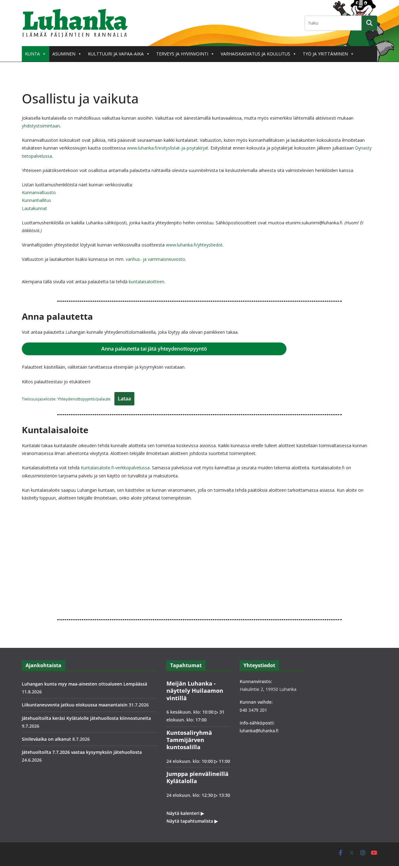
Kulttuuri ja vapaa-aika (116, 54)
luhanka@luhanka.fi (259, 731)
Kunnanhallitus (36, 200)
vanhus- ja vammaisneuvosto (155, 259)
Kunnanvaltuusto (39, 192)
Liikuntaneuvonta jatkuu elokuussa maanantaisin (74, 705)
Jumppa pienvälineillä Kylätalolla (197, 777)
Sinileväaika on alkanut (46, 739)
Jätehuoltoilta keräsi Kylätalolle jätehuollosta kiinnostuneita (86, 718)
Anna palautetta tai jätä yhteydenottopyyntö (154, 348)
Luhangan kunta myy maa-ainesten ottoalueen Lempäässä (84, 684)
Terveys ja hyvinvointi (182, 54)
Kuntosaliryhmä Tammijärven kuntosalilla (189, 740)
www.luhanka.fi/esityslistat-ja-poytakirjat (167, 148)
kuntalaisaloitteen (146, 282)
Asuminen (63, 54)
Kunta (32, 54)
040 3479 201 (253, 710)
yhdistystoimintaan (41, 126)
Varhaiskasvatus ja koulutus (255, 54)
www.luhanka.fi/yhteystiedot (194, 245)
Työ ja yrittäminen (325, 54)
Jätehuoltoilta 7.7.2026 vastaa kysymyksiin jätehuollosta (82, 752)
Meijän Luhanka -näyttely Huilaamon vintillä (194, 691)
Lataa (124, 398)
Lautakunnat (34, 208)
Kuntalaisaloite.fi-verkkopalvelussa (115, 468)
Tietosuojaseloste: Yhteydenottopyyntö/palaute (66, 399)
